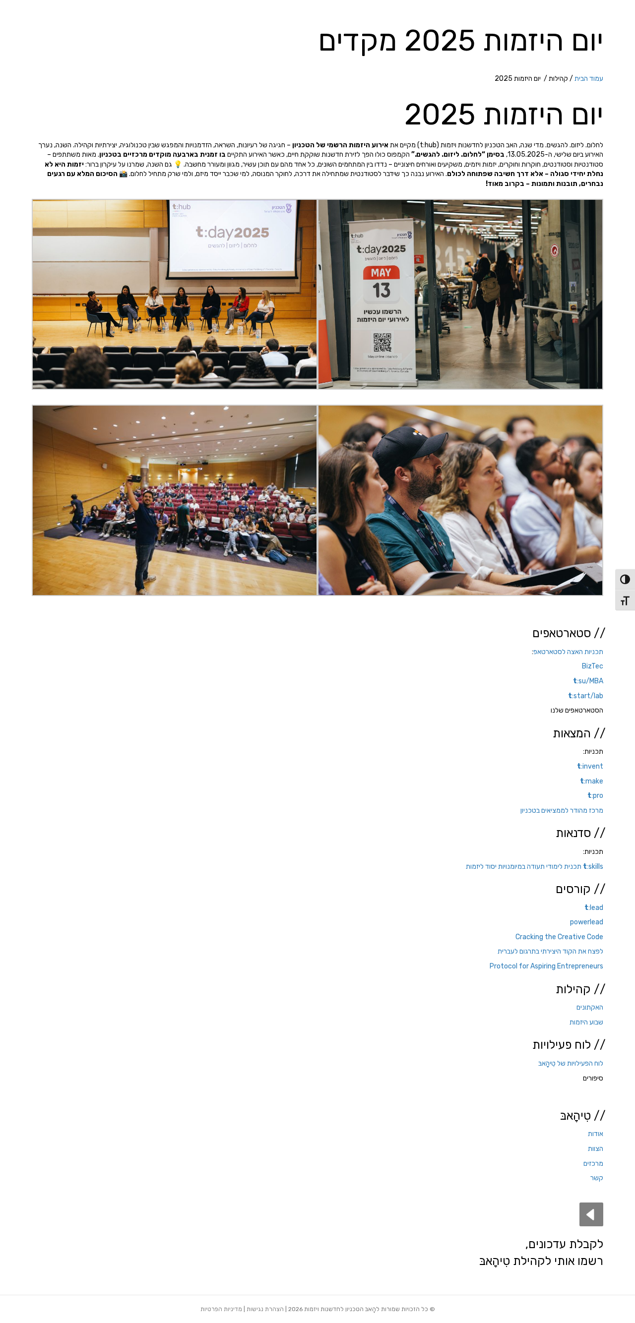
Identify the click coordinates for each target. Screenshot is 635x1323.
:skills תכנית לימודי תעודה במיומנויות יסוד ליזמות (534, 866)
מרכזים (593, 1163)
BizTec (592, 666)
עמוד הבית (588, 78)
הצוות (595, 1148)
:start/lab (585, 696)
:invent (590, 766)
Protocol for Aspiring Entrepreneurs (546, 966)
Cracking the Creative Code (559, 937)
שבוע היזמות (586, 1022)
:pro (595, 795)
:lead (593, 907)
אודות (595, 1134)
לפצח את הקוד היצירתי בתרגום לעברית (550, 951)
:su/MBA (588, 681)
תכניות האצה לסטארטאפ (568, 652)
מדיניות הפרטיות (221, 1309)
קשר (596, 1178)
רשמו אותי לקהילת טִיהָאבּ (541, 1261)
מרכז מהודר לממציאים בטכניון (561, 810)
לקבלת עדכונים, (564, 1244)
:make (591, 781)
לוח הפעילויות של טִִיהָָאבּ (570, 1063)
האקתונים (589, 1007)
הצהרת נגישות (265, 1309)
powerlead (586, 922)
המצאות (572, 733)
